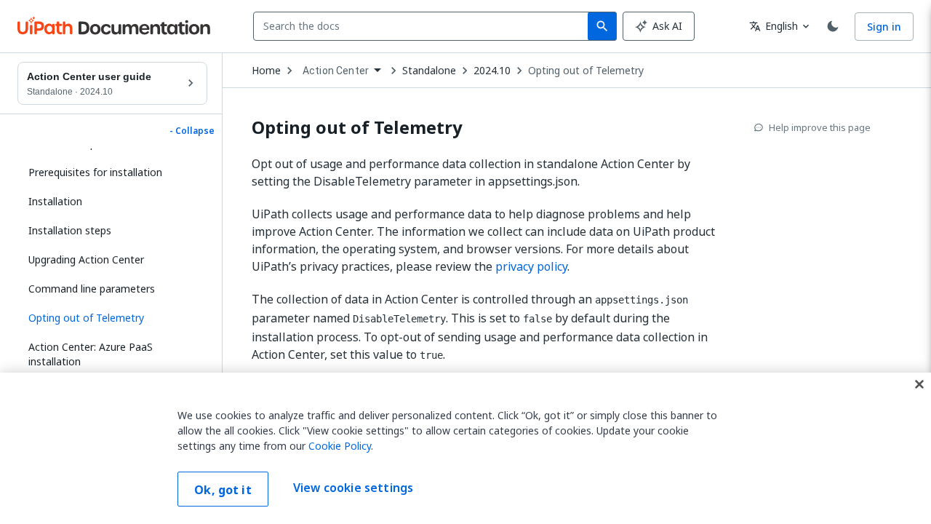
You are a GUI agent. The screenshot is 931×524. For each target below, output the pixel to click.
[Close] (919, 384)
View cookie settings (353, 487)
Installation (55, 201)
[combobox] (424, 26)
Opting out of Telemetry (586, 71)
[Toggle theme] (833, 26)
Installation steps (69, 230)
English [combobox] (773, 25)
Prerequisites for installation (95, 172)
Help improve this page (820, 127)
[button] (112, 318)
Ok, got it (223, 490)
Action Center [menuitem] (336, 70)
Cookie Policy (339, 445)
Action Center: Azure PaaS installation (90, 354)
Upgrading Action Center (86, 259)
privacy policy (531, 266)
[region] (465, 448)
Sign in (884, 26)
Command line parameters (91, 288)
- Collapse (192, 131)
